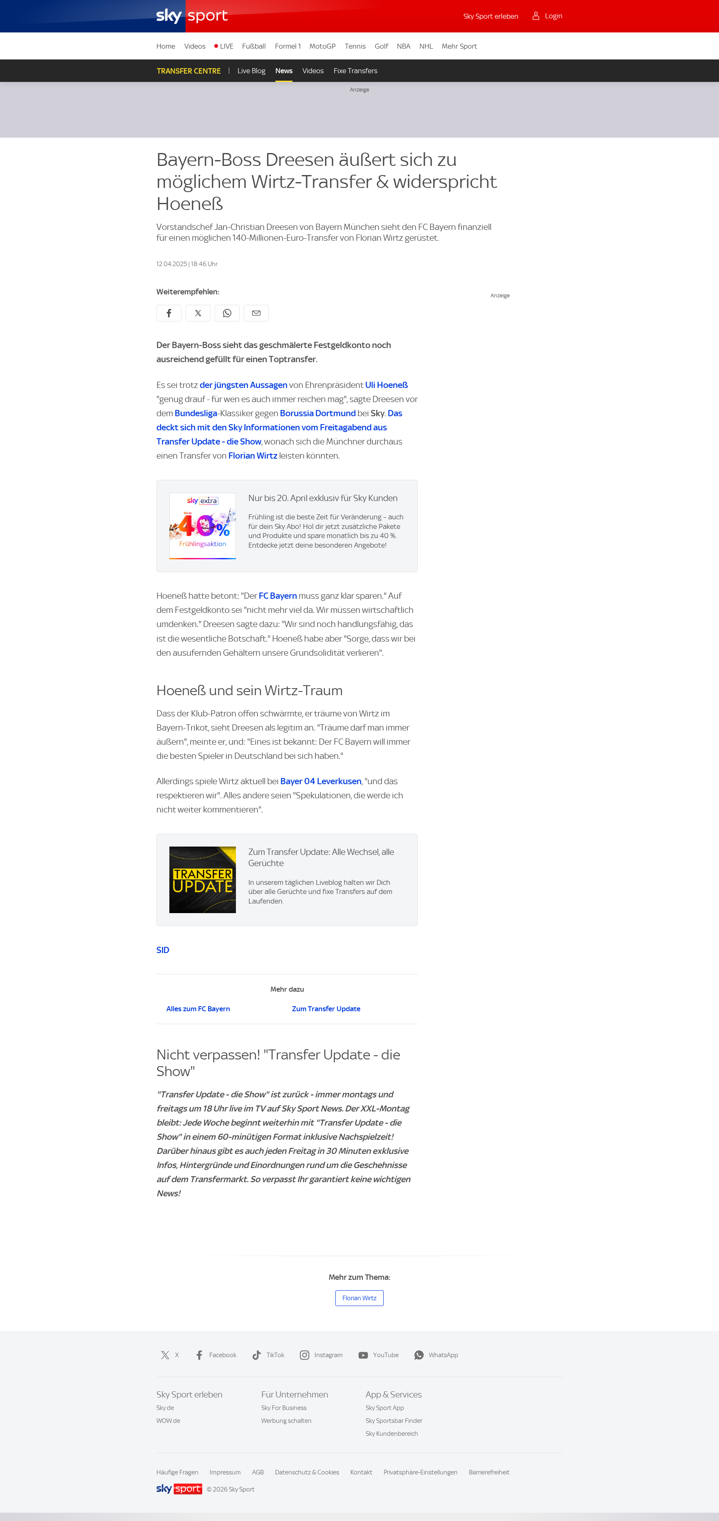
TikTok (275, 1355)
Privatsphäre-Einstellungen (421, 1472)
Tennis (355, 46)
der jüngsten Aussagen (244, 385)
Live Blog (251, 71)
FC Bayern (278, 595)
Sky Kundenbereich (392, 1433)
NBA (403, 46)
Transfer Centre (189, 71)
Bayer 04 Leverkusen (321, 781)
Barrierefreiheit (489, 1472)
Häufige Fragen (177, 1472)
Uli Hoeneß (386, 385)
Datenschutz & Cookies (307, 1472)
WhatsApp (443, 1355)
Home (165, 46)
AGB (258, 1472)
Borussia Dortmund (318, 413)
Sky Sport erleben (491, 16)
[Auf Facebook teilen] (168, 313)
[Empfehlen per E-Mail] (256, 313)
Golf (381, 46)
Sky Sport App (385, 1408)
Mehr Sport (459, 46)
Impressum (225, 1472)
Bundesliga (196, 413)
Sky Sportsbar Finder (394, 1421)
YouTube (386, 1355)
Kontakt (361, 1472)
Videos (195, 46)
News (284, 71)
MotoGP (323, 46)
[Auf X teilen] (198, 313)
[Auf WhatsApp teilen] (227, 313)
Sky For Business (284, 1408)
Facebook (222, 1355)
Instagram (329, 1355)
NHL (426, 46)
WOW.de (168, 1421)
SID (162, 950)
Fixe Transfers (355, 71)
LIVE (226, 46)
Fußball (254, 46)
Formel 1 (288, 46)
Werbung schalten (286, 1421)
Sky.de (165, 1408)
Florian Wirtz (253, 455)
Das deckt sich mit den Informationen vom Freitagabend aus (279, 427)
